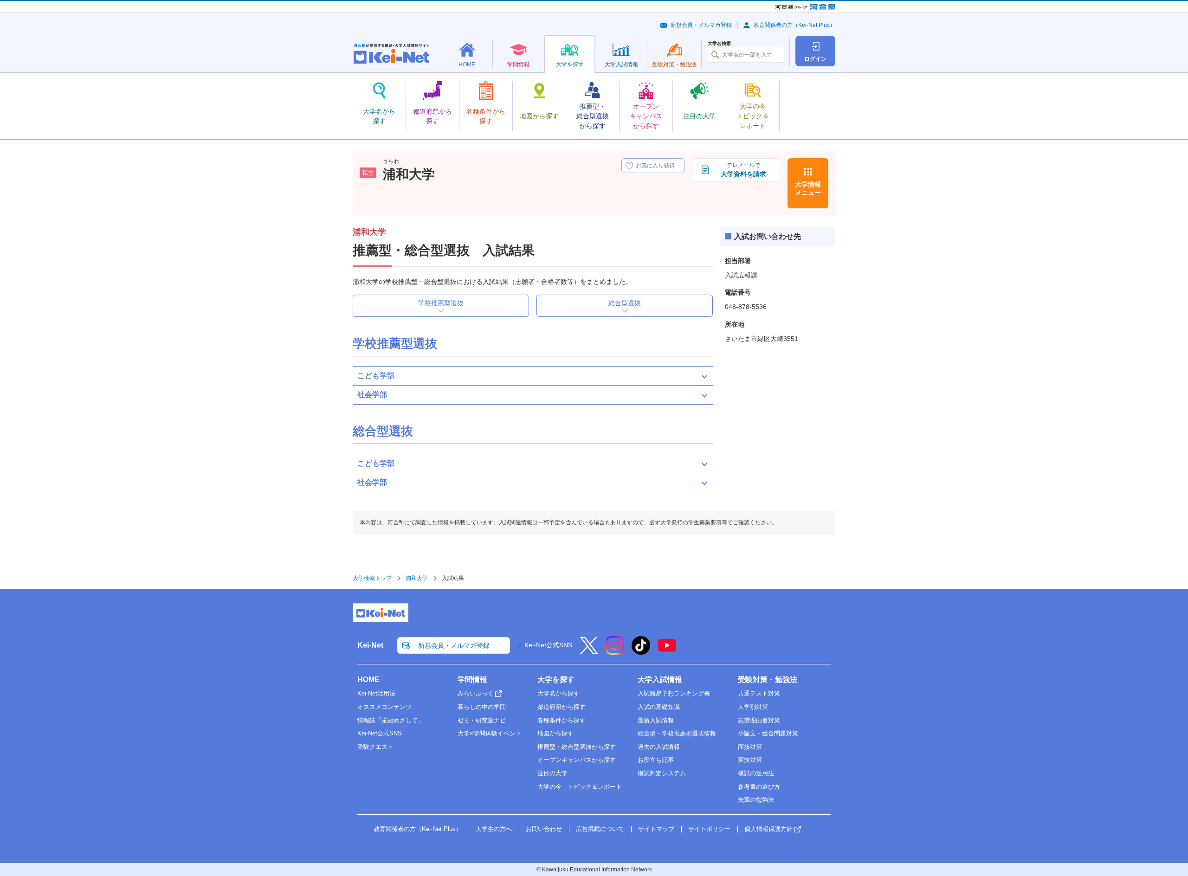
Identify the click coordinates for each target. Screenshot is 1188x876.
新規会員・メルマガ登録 (701, 25)
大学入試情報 (660, 679)
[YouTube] (667, 651)
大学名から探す (558, 693)
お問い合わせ (544, 828)
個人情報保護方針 (768, 828)
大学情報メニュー (808, 188)
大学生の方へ (494, 828)
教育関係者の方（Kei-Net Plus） (794, 25)
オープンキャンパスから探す (576, 759)
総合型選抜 (624, 303)
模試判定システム (662, 773)
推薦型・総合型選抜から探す (576, 746)
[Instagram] (615, 651)
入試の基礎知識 (659, 706)
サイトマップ (656, 828)
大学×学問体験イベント (490, 733)
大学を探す (556, 679)
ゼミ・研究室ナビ (482, 720)
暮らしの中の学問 (482, 706)
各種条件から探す (561, 720)
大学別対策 (753, 706)
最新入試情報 (656, 720)
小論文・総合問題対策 (768, 733)
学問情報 (472, 679)
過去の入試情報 (659, 746)
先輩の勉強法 (756, 799)
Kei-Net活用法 (376, 693)
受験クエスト (375, 746)
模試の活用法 (756, 773)
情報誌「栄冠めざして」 (390, 720)
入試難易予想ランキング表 (674, 693)
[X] (589, 651)
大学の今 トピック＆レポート (579, 786)
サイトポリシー (709, 828)
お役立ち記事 (656, 759)
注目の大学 (552, 773)
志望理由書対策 (759, 720)
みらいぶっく (476, 693)
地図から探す (555, 733)
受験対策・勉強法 (767, 679)
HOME (368, 679)
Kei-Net (370, 645)
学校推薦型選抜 (441, 303)
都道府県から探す (561, 706)
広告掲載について (600, 828)
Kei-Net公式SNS (548, 645)
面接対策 (750, 746)
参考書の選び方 (759, 786)
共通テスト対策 (759, 693)
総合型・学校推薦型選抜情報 (677, 733)
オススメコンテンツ (384, 706)
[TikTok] (641, 651)
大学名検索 (719, 43)
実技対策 (750, 759)
